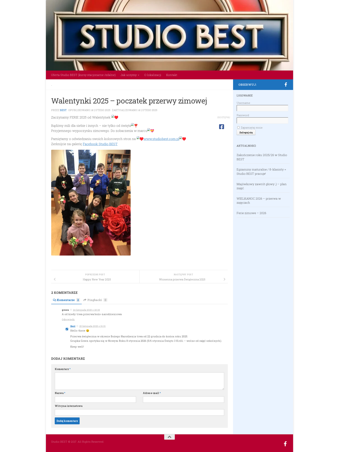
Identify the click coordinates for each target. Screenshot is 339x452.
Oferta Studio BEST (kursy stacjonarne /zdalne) (83, 75)
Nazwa (60, 393)
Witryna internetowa (68, 406)
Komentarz (62, 369)
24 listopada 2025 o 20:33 (86, 309)
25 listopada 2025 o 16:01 (92, 326)
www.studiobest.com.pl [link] (161, 138)
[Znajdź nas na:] (286, 84)
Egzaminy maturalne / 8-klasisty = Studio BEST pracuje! (261, 171)
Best (63, 110)
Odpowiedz (68, 319)
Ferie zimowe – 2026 (251, 213)
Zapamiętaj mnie (251, 127)
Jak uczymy (129, 75)
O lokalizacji (152, 75)
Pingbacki (96, 300)
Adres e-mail (152, 393)
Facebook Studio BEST (100, 144)
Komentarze (68, 300)
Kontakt (171, 75)
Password (243, 115)
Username (243, 103)
